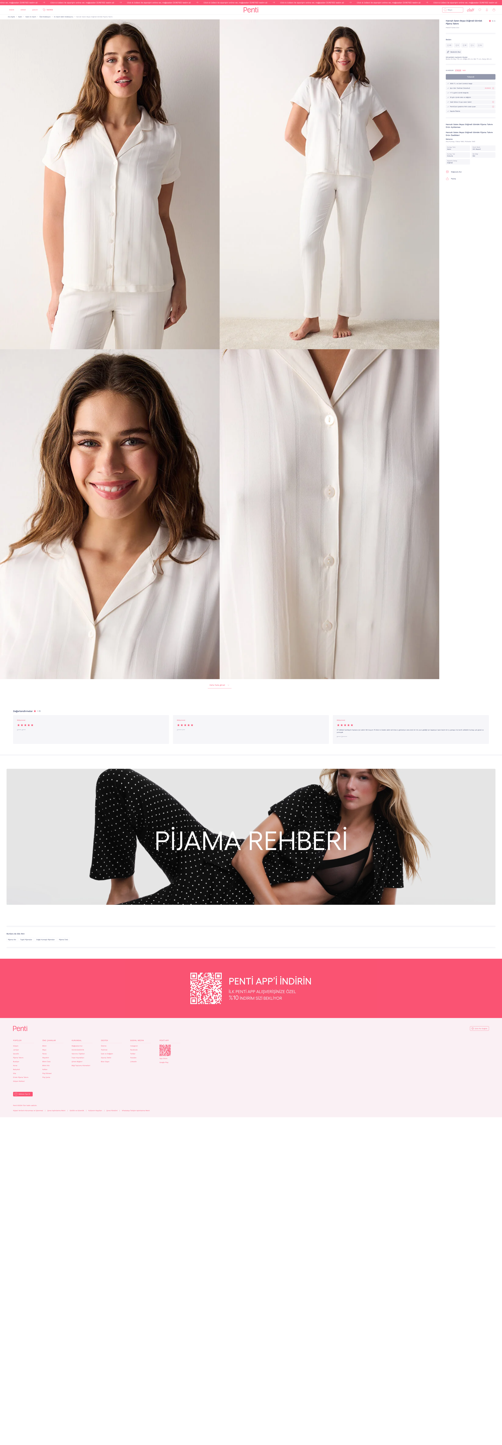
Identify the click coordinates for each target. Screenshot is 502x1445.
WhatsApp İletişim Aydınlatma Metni (136, 1110)
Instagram (134, 1046)
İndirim (50, 10)
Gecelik (16, 1054)
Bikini (44, 1046)
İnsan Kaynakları (78, 1058)
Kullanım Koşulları (95, 1110)
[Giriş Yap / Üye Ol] (486, 10)
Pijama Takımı (18, 1058)
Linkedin (133, 1062)
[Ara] (445, 9)
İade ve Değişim (107, 1054)
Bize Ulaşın (105, 1062)
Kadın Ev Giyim (30, 17)
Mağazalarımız (77, 1046)
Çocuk (35, 10)
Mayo (44, 1050)
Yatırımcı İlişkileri (78, 1054)
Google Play (163, 1062)
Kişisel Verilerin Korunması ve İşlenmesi (28, 1110)
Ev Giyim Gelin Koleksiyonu (63, 17)
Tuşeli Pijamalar (26, 940)
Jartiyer (16, 1050)
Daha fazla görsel (217, 685)
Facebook (134, 1050)
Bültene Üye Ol (24, 1094)
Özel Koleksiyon (45, 17)
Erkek (23, 10)
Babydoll (16, 1069)
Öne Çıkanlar (49, 1040)
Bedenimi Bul (455, 52)
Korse (15, 1065)
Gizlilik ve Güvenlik (77, 1110)
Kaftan (44, 1069)
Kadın (11, 10)
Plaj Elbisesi (47, 1073)
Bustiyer (16, 1062)
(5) (493, 21)
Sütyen (15, 1046)
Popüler (17, 1040)
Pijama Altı (12, 940)
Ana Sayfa (11, 17)
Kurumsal (77, 1040)
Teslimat (104, 1050)
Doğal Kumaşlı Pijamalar (45, 940)
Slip (14, 1073)
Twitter (132, 1054)
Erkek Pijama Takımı (20, 1077)
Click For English (481, 1029)
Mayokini (45, 1058)
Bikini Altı (46, 1065)
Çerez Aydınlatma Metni (56, 1110)
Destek (104, 1040)
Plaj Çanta (46, 1077)
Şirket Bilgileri (77, 1062)
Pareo (44, 1054)
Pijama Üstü (63, 940)
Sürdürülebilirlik (78, 1050)
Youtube (133, 1058)
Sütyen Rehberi (19, 1081)
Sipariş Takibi (106, 1058)
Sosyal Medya (137, 1040)
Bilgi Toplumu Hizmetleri (81, 1065)
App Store (163, 1058)
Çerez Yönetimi (112, 1110)
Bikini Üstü (46, 1062)
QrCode (165, 1050)
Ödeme (103, 1046)
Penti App (164, 1040)
